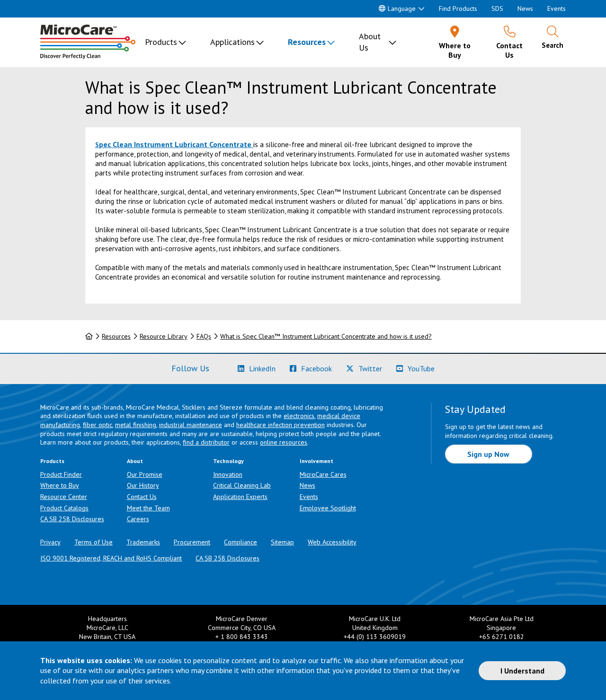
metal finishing (135, 424)
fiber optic (97, 424)
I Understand (522, 670)
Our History (143, 485)
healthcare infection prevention (280, 424)
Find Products (458, 8)
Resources (307, 41)
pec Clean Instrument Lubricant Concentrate (175, 144)
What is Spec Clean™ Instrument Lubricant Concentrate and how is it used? (326, 336)
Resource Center (63, 496)
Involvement (316, 460)
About (135, 460)
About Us (370, 42)
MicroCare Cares (323, 474)
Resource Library (163, 336)
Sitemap (282, 542)
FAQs (203, 336)
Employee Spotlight (328, 508)
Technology (228, 460)
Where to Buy (59, 485)
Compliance (240, 542)
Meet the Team (148, 508)
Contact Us (142, 496)
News (525, 8)
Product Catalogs (64, 508)
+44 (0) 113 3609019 (375, 636)
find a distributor (206, 442)
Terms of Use (93, 542)
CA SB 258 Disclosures (72, 519)
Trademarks (143, 542)
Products (161, 41)
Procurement (192, 542)
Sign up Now (488, 454)
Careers (138, 519)
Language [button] (402, 8)
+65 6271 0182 (501, 636)
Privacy (50, 542)
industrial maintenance (190, 424)
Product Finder (61, 474)
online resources (283, 442)
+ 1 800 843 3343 (241, 636)
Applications (232, 41)
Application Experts (240, 496)
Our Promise (144, 474)
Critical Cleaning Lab (242, 485)
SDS (497, 8)
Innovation (227, 474)
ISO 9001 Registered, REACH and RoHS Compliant (111, 558)
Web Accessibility (332, 542)
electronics (299, 415)
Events (556, 8)
